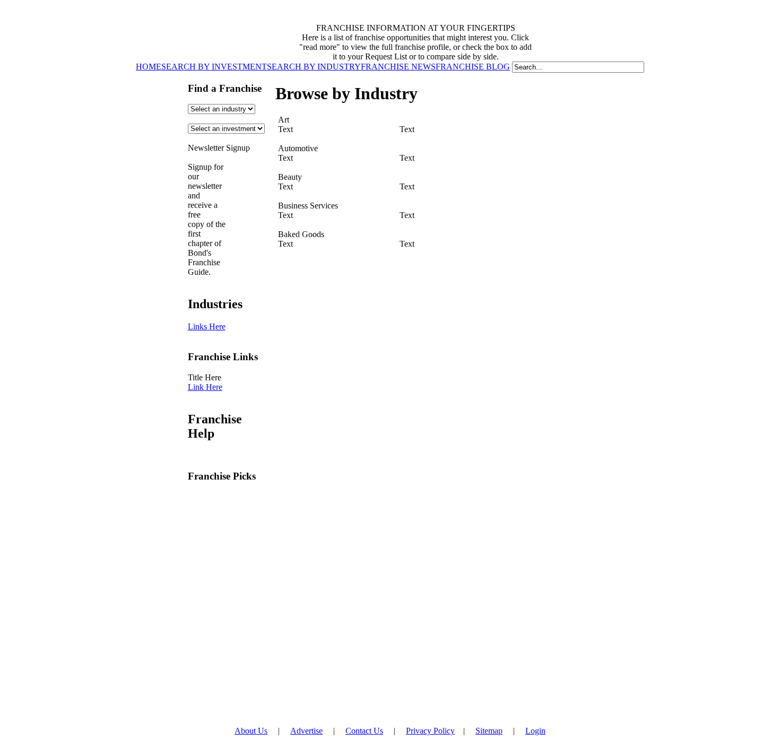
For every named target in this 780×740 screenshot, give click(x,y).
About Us (251, 730)
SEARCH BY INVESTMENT (214, 66)
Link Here (205, 386)
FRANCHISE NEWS (398, 66)
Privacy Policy (430, 730)
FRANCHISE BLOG (473, 66)
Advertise (306, 730)
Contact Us (364, 730)
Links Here (207, 326)
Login (535, 730)
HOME (148, 66)
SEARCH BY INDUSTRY (314, 66)
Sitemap (488, 730)
